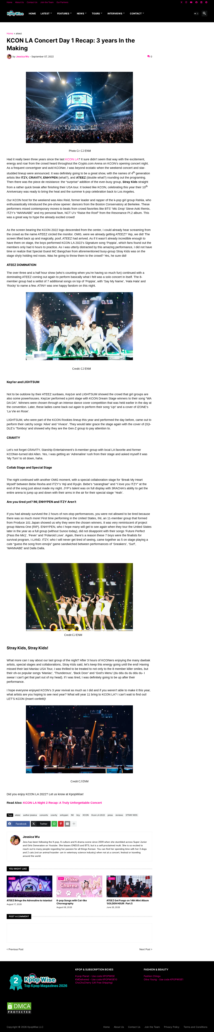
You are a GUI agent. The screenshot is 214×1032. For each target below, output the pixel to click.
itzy (78, 815)
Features (63, 13)
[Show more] (74, 824)
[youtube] (191, 2)
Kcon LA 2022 (98, 815)
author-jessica (30, 815)
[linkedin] (201, 2)
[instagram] (186, 2)
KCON (86, 815)
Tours (96, 13)
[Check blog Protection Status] (19, 1013)
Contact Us (32, 2)
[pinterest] (206, 2)
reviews (119, 815)
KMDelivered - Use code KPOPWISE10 (96, 979)
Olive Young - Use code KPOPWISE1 (163, 979)
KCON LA (71, 159)
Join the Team (47, 2)
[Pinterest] (61, 824)
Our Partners (62, 2)
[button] (196, 13)
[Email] (67, 824)
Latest (45, 13)
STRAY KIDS (131, 815)
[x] (181, 2)
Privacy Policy (171, 1026)
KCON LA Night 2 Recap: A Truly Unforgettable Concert (62, 802)
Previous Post (16, 949)
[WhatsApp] (54, 824)
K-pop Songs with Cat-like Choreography (72, 902)
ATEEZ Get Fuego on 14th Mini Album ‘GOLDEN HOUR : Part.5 (127, 902)
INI (72, 815)
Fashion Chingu (152, 976)
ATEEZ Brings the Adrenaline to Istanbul (29, 900)
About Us (19, 2)
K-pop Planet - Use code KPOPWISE (95, 976)
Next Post (144, 949)
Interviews (115, 13)
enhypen (64, 815)
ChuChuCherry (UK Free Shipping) (94, 982)
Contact (136, 13)
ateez (19, 33)
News (80, 13)
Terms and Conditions (195, 1026)
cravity (54, 815)
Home (9, 2)
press (110, 815)
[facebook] (196, 2)
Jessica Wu (31, 837)
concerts (44, 815)
